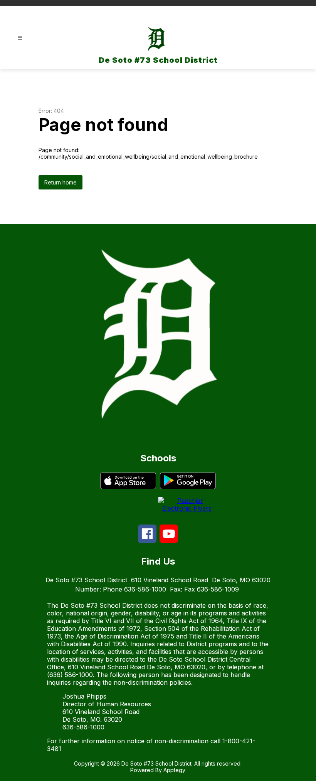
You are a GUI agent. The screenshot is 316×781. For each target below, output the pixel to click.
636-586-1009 (218, 589)
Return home (60, 182)
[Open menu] (19, 38)
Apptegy (174, 770)
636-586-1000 (145, 589)
